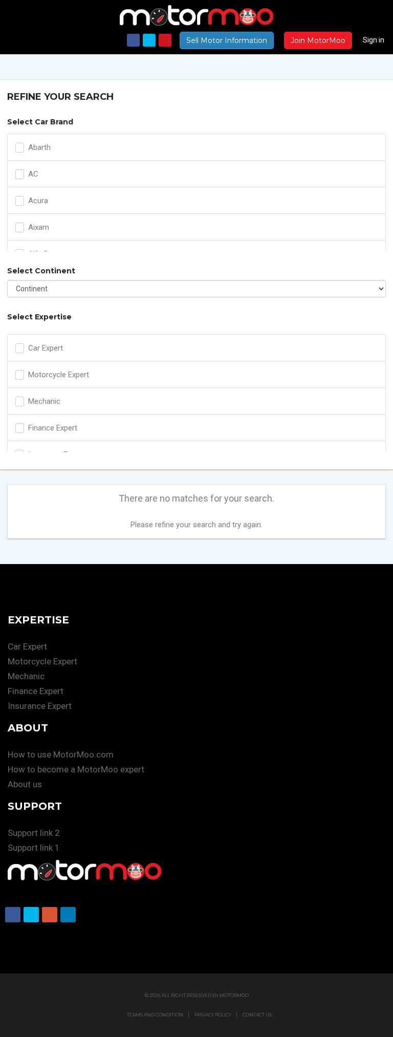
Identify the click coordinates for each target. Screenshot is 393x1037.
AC (33, 174)
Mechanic (44, 401)
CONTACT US (257, 1015)
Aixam (38, 227)
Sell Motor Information (226, 40)
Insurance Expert (40, 706)
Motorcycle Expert (58, 374)
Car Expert (45, 348)
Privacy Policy (212, 1015)
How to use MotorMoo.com (61, 754)
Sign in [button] (373, 40)
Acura (38, 200)
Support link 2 (34, 833)
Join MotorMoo (318, 40)
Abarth (39, 147)
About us (25, 784)
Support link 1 (34, 847)
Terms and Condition (155, 1015)
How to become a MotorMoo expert (76, 769)
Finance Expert (52, 428)
